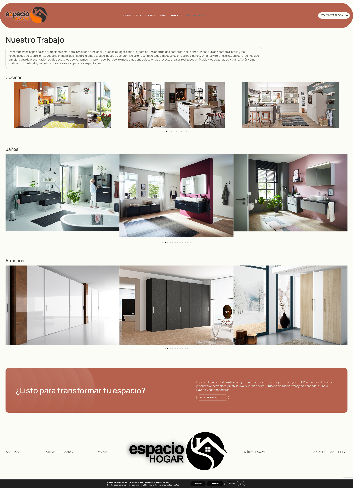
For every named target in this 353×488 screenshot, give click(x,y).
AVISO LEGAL (13, 451)
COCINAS (150, 15)
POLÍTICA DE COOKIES (255, 451)
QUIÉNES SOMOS (132, 15)
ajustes (176, 485)
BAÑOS (162, 15)
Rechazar (215, 483)
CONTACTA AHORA (332, 15)
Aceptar (198, 483)
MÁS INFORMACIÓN (211, 397)
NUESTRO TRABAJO (196, 15)
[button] (164, 131)
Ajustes (231, 483)
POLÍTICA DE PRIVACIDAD (59, 451)
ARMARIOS (176, 15)
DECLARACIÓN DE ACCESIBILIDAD (328, 451)
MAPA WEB (104, 451)
